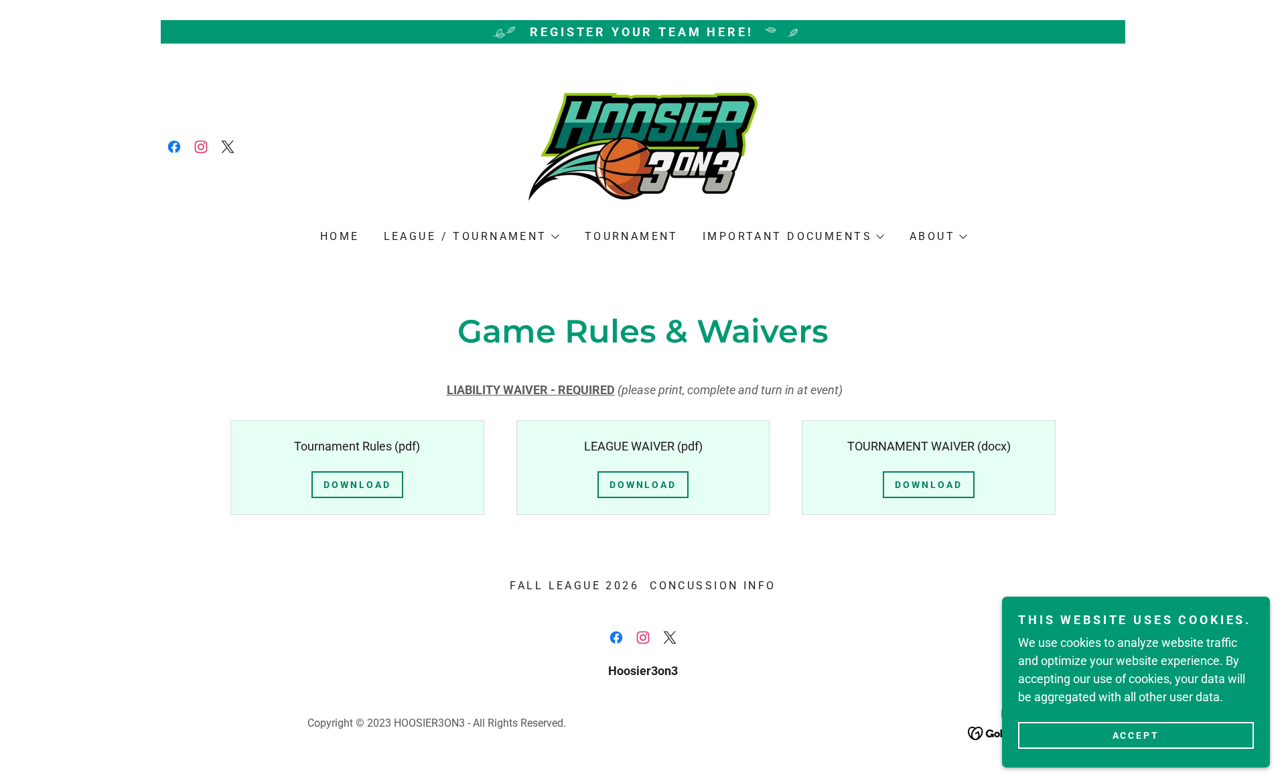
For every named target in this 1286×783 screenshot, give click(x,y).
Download (357, 484)
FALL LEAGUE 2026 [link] (574, 585)
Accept (1136, 734)
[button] (471, 237)
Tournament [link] (631, 236)
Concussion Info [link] (713, 585)
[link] (174, 146)
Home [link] (340, 236)
